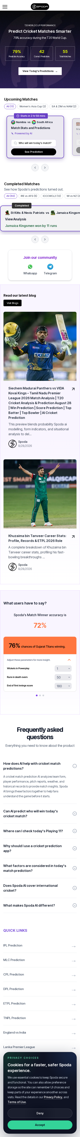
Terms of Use (17, 1102)
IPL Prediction (40, 945)
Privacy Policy (53, 1097)
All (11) (10, 106)
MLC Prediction (40, 960)
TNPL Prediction (40, 1018)
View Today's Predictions (40, 71)
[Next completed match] (45, 239)
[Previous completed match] (35, 239)
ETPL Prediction (40, 1003)
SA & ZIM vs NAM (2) (64, 106)
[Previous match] (35, 167)
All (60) (10, 195)
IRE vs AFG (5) (29, 195)
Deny (40, 1113)
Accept (40, 1125)
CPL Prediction (40, 974)
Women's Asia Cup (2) (32, 106)
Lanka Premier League (40, 1047)
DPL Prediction (40, 989)
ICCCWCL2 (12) (52, 195)
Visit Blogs (12, 303)
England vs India (40, 1032)
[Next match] (45, 167)
